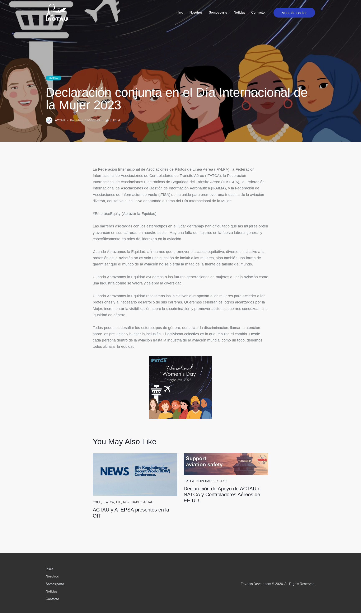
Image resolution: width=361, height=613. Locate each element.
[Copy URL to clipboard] (119, 120)
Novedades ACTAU (138, 502)
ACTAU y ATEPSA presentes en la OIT (131, 513)
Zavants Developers (256, 584)
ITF (118, 502)
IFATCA (53, 78)
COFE (97, 502)
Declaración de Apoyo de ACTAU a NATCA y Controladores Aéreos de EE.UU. (222, 495)
